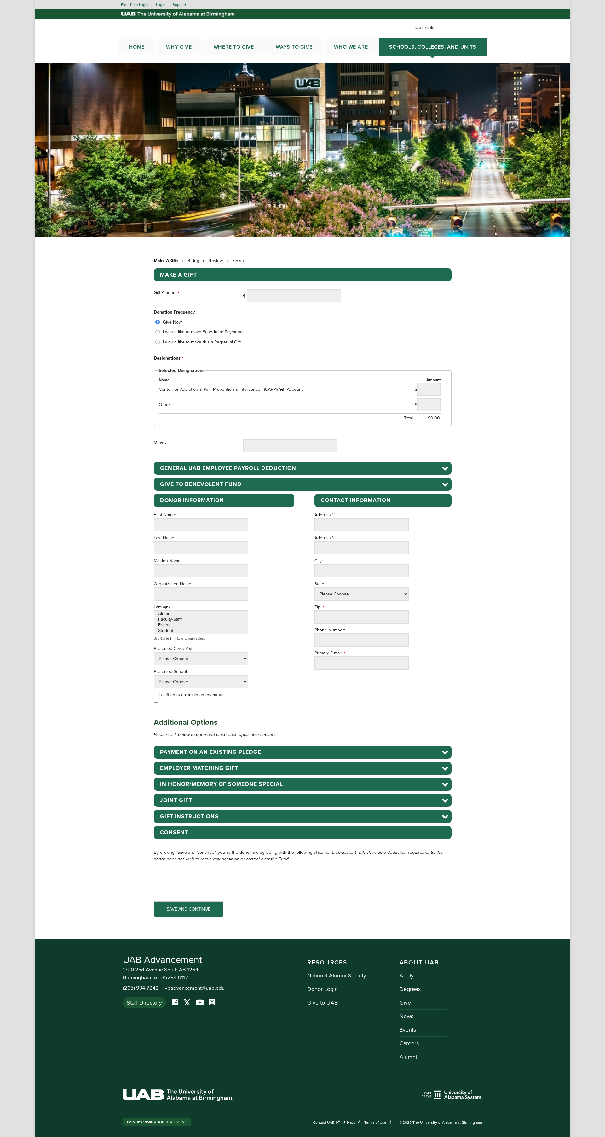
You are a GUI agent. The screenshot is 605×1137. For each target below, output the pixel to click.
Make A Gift (166, 260)
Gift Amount (166, 292)
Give (405, 1002)
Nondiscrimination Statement (157, 1122)
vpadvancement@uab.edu (195, 988)
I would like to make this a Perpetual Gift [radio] (202, 342)
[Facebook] (175, 1003)
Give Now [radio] (172, 322)
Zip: (318, 607)
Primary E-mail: (329, 653)
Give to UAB (322, 1002)
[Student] (201, 631)
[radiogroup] (303, 332)
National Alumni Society (336, 975)
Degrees (410, 989)
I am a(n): (162, 607)
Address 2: (325, 538)
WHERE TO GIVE (234, 47)
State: (320, 584)
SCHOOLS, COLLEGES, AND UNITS (432, 47)
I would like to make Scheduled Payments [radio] (203, 332)
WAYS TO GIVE (294, 47)
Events (408, 1029)
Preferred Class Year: (174, 648)
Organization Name (172, 584)
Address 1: (325, 515)
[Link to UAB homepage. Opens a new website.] (178, 1096)
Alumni (408, 1056)
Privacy (349, 1122)
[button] (303, 468)
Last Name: (165, 538)
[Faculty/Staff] (201, 619)
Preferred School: (171, 671)
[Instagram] (212, 1003)
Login (160, 5)
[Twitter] (187, 1003)
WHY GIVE (179, 47)
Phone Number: (329, 630)
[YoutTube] (200, 1003)
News (406, 1016)
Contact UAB (324, 1122)
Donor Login (322, 989)
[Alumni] (201, 614)
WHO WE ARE (351, 47)
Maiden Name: (168, 561)
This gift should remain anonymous (188, 694)
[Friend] (201, 625)
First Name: (165, 515)
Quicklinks (425, 27)
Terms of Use (375, 1122)
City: (319, 561)
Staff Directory (144, 1002)
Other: (160, 442)
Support (179, 5)
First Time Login (134, 5)
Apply (407, 975)
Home (136, 47)
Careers (409, 1043)
